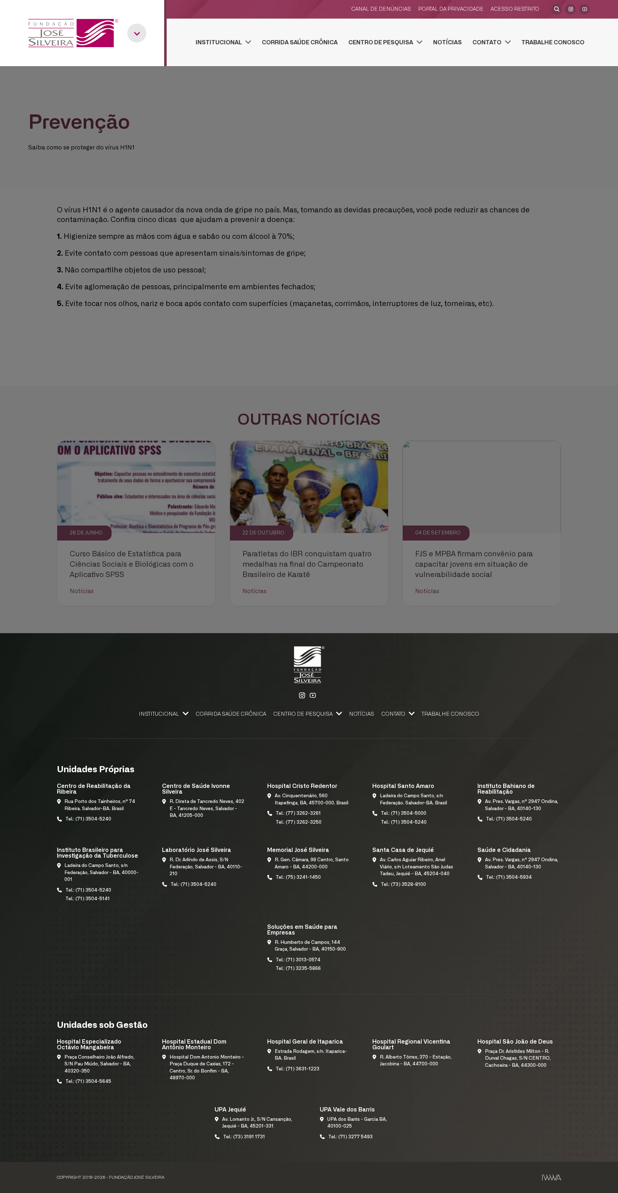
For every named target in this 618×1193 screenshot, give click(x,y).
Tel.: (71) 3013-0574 (298, 960)
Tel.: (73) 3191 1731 (244, 1137)
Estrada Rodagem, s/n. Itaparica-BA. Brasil (311, 1055)
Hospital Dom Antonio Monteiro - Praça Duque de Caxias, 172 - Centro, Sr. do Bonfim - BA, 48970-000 (207, 1068)
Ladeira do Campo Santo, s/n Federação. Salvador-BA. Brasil (413, 799)
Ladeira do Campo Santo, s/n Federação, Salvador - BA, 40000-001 (101, 872)
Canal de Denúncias (381, 9)
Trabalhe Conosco (552, 42)
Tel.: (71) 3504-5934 (509, 877)
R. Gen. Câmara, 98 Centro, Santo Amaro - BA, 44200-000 (312, 863)
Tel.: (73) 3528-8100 (403, 884)
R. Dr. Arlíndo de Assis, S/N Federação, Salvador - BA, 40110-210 (206, 867)
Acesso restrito (515, 9)
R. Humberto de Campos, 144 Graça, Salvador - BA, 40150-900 (310, 946)
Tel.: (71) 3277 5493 (350, 1137)
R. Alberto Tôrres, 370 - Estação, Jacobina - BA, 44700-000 (416, 1061)
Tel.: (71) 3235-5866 (298, 968)
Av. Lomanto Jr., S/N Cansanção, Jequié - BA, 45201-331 (257, 1123)
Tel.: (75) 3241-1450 (298, 877)
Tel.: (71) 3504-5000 (403, 813)
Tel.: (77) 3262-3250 (299, 822)
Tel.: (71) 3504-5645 (88, 1081)
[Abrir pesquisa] (556, 9)
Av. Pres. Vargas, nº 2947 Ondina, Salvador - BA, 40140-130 (521, 805)
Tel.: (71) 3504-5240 (88, 819)
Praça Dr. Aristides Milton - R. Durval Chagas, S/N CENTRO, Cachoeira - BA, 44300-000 (518, 1058)
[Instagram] (570, 9)
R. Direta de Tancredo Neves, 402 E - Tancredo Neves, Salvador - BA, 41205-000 (207, 808)
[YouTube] (584, 9)
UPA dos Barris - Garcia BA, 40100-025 (357, 1123)
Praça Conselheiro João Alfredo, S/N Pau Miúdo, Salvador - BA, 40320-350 (99, 1064)
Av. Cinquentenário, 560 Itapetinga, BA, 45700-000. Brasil (311, 799)
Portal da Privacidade (451, 9)
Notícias (447, 42)
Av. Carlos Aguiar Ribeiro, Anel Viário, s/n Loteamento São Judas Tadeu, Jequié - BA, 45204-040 (416, 867)
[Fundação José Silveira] (73, 33)
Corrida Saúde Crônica (300, 42)
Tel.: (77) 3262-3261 (298, 813)
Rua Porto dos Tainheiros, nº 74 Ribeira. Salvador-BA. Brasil (99, 805)
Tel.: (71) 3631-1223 (297, 1069)
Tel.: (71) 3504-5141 (87, 899)
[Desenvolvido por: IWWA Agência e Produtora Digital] (551, 1177)
